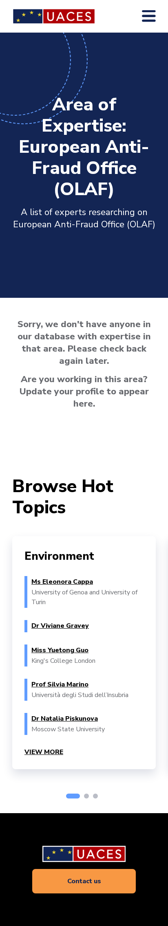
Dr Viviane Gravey (60, 625)
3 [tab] (95, 796)
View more (43, 752)
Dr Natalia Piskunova (64, 718)
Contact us (84, 881)
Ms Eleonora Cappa (62, 581)
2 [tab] (86, 796)
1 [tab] (73, 796)
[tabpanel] (84, 652)
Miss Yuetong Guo (59, 650)
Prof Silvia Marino (59, 684)
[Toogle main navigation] (149, 16)
